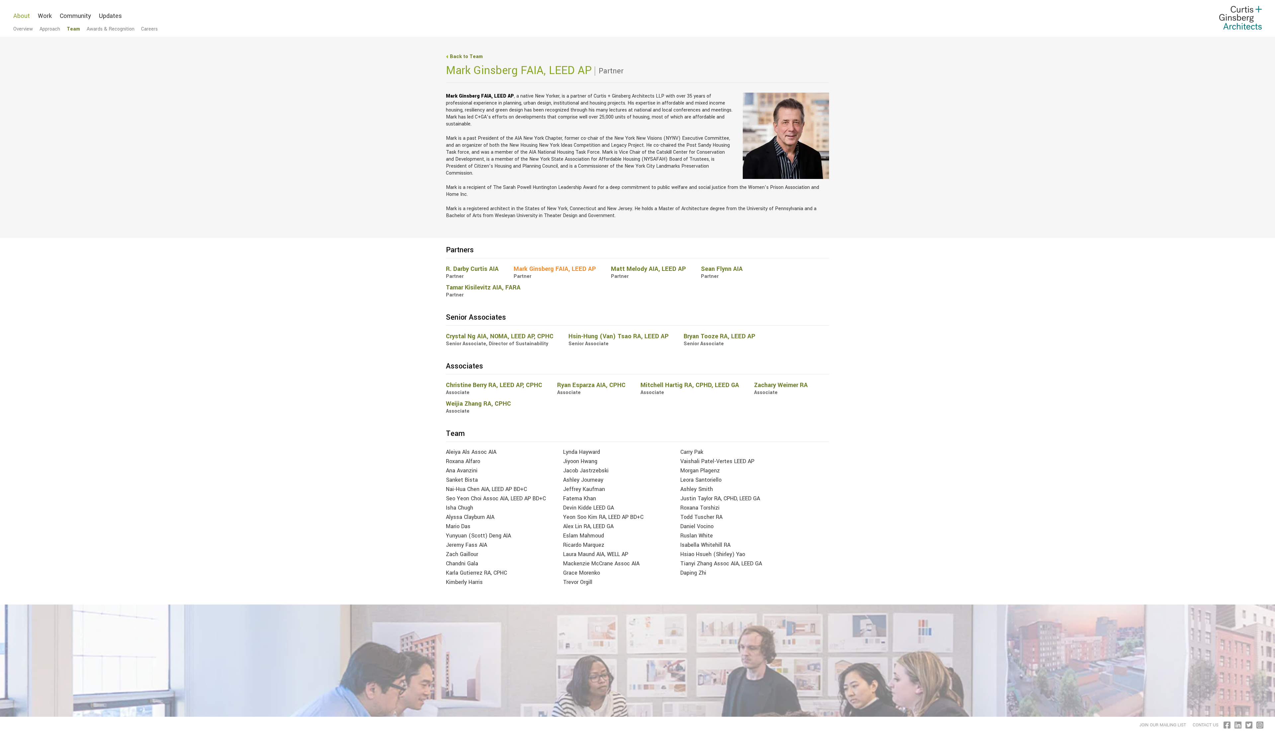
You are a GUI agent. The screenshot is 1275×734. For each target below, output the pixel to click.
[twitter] (1249, 725)
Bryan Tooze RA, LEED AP (719, 336)
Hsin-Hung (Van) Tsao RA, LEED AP (618, 336)
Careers (149, 29)
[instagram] (1260, 725)
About (21, 16)
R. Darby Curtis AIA (472, 269)
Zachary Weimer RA (781, 385)
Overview (23, 29)
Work (45, 16)
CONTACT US (1206, 725)
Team (73, 29)
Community (75, 16)
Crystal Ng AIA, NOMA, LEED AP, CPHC (499, 336)
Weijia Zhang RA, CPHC (478, 403)
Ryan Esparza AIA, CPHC (591, 385)
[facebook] (1228, 725)
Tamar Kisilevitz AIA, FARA (483, 287)
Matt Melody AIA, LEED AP (648, 269)
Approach (50, 29)
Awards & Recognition (110, 29)
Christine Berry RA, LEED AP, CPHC (494, 385)
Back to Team (466, 56)
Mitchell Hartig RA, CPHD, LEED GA (689, 385)
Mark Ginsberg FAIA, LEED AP (555, 269)
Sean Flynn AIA (722, 269)
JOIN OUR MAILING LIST (1162, 725)
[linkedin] (1238, 725)
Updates (110, 16)
